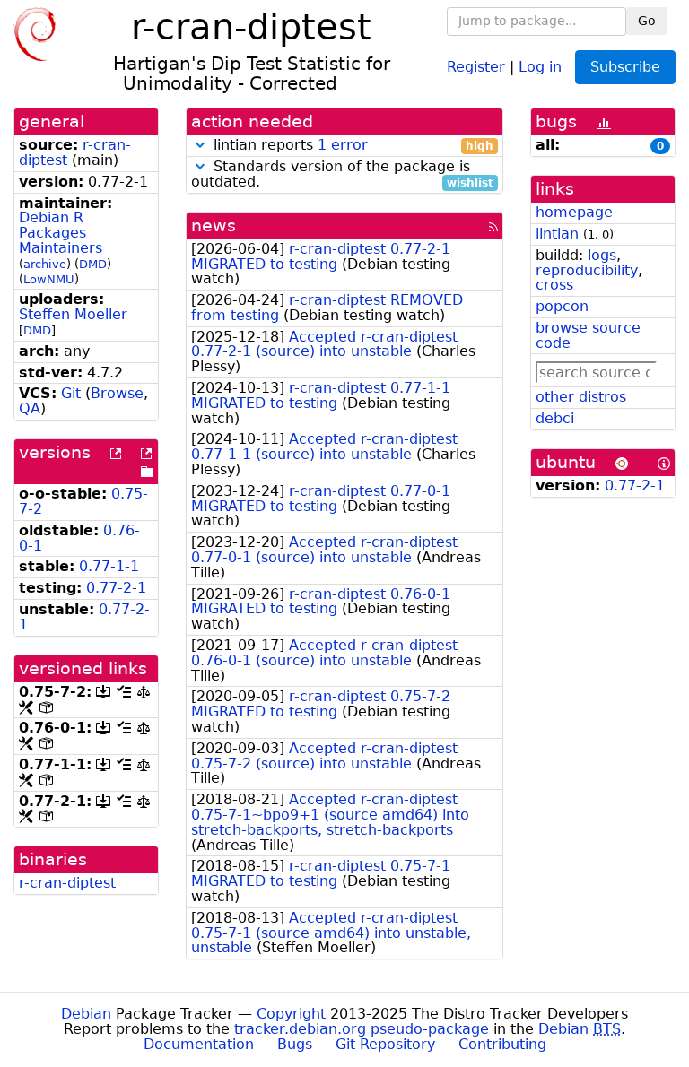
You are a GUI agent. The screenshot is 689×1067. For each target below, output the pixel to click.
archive (44, 264)
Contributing (502, 1044)
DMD (93, 264)
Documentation (199, 1044)
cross (554, 284)
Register (476, 65)
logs (602, 255)
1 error (343, 144)
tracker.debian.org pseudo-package (361, 1028)
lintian (557, 233)
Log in (540, 65)
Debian (86, 1013)
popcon (562, 306)
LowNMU (48, 279)
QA (29, 408)
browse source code (588, 335)
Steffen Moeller (73, 314)
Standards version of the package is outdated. (342, 175)
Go (647, 20)
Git (71, 393)
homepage (574, 212)
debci (555, 418)
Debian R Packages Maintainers (60, 232)
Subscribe (625, 66)
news (213, 225)
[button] (200, 144)
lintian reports (351, 145)
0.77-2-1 (116, 587)
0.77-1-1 (109, 566)
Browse (117, 393)
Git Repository (385, 1044)
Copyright (291, 1013)
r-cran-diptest (67, 882)
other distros (581, 396)
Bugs (294, 1044)
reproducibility (587, 270)
